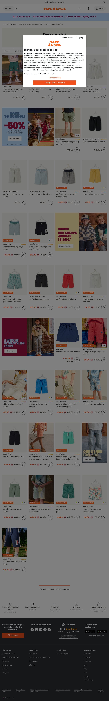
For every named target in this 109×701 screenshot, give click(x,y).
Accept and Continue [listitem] (54, 82)
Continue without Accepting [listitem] (72, 38)
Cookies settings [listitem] (55, 78)
